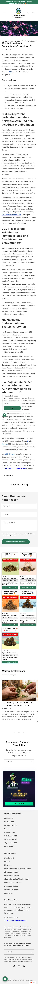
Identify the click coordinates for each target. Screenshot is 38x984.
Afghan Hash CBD (10, 843)
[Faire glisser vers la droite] (23, 732)
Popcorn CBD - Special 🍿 (28, 555)
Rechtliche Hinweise (11, 875)
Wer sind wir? (9, 858)
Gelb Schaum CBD (10, 836)
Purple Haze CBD (10, 825)
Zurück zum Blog (20, 485)
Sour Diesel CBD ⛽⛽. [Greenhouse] (10, 629)
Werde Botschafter (11, 886)
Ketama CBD (8, 846)
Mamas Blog (15, 41)
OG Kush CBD (9, 822)
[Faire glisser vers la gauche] (14, 732)
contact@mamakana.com (16, 920)
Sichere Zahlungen (11, 872)
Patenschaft (8, 893)
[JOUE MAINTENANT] (19, 789)
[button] (4, 13)
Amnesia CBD (9, 818)
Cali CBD (7, 829)
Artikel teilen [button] (8, 475)
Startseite (5, 41)
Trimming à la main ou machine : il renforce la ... (18, 704)
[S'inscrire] (31, 761)
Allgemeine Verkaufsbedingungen (16, 879)
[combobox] (32, 982)
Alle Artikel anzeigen (9, 675)
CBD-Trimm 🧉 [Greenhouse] (10, 555)
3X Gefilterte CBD (10, 839)
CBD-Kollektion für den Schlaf (14, 468)
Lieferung (7, 865)
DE (34, 982)
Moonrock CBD (9, 832)
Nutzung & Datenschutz (12, 882)
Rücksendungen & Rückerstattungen (17, 868)
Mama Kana (13, 980)
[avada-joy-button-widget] (5, 978)
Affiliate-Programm (11, 890)
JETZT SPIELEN (19, 803)
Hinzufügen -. (10, 587)
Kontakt (7, 861)
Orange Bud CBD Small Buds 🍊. (10, 592)
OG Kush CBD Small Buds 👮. (28, 592)
